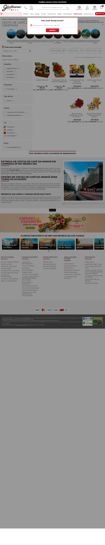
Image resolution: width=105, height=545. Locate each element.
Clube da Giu (78, 14)
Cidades (59, 14)
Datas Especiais (67, 14)
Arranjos (43, 14)
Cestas (32, 14)
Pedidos (94, 9)
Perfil (87, 9)
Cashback (79, 9)
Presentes (26, 14)
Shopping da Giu (89, 14)
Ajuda (31, 9)
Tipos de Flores (51, 14)
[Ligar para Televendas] (25, 8)
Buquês (37, 14)
